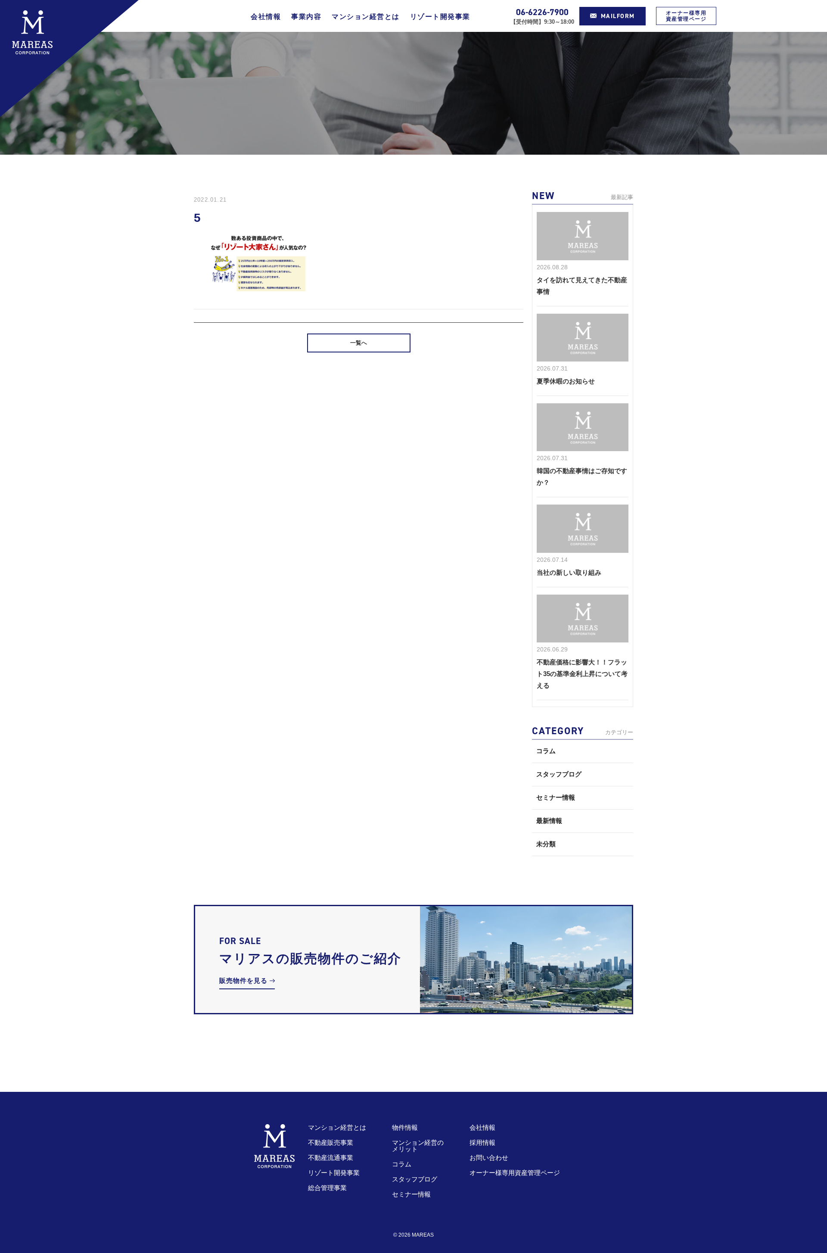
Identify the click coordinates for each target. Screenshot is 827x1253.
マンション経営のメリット (418, 1146)
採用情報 (482, 1142)
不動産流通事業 (330, 1157)
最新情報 (549, 820)
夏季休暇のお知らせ (566, 381)
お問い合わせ (488, 1157)
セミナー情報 (555, 797)
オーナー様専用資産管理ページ (686, 15)
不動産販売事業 (330, 1142)
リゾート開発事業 (440, 16)
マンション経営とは (366, 16)
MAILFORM (618, 16)
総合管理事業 (327, 1187)
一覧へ (358, 343)
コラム (546, 750)
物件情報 (405, 1127)
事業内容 (306, 16)
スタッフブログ (558, 774)
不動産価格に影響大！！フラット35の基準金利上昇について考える (582, 673)
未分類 (546, 844)
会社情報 (266, 16)
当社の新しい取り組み (569, 572)
